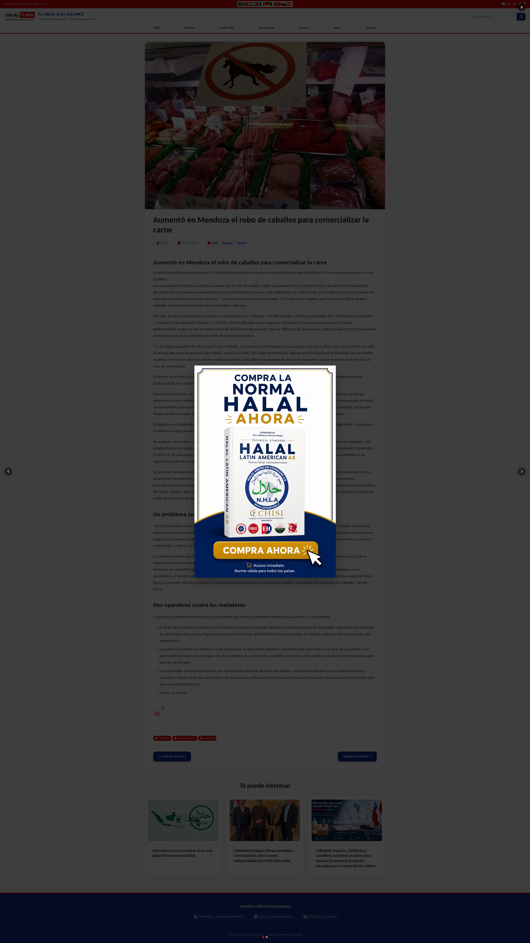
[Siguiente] (522, 471)
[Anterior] (8, 471)
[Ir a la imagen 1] (263, 937)
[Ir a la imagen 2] (267, 937)
